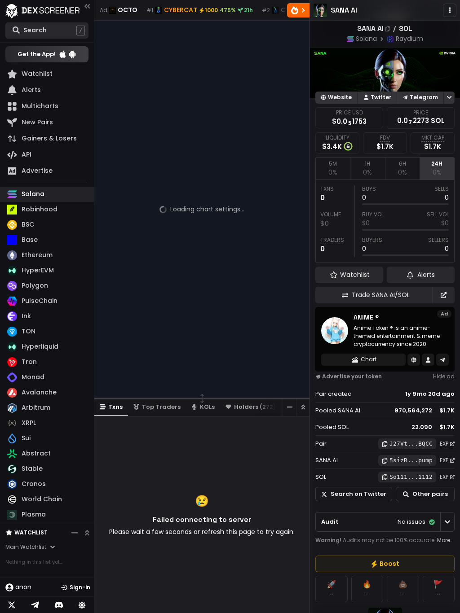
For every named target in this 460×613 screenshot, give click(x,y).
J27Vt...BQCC (411, 443)
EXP (444, 443)
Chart (368, 359)
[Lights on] (82, 605)
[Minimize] (289, 407)
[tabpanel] (385, 221)
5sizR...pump (411, 460)
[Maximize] (303, 407)
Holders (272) (255, 407)
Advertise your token (352, 376)
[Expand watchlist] (87, 532)
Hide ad (444, 376)
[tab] (332, 168)
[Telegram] (35, 605)
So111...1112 (411, 476)
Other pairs (430, 494)
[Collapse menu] (87, 6)
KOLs (207, 407)
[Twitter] (11, 605)
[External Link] (443, 295)
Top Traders (161, 407)
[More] (449, 10)
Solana (366, 38)
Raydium (409, 38)
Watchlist (31, 532)
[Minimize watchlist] (74, 532)
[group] (385, 564)
